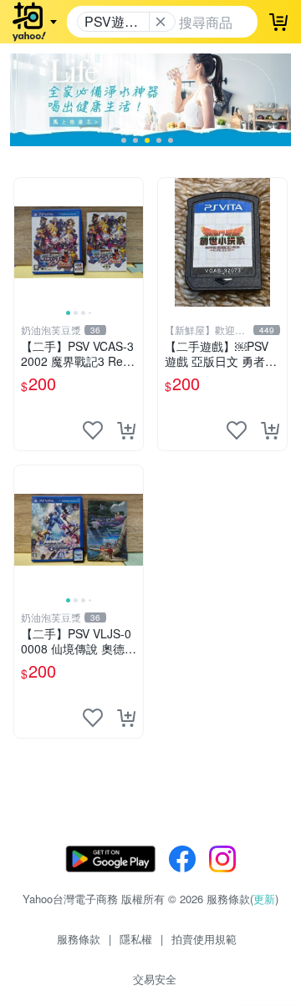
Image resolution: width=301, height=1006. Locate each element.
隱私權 (136, 939)
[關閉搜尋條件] (160, 21)
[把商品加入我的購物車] (126, 430)
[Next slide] (132, 242)
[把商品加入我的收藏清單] (93, 430)
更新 (264, 899)
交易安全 (154, 979)
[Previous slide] (25, 242)
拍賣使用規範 (204, 939)
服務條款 (78, 939)
